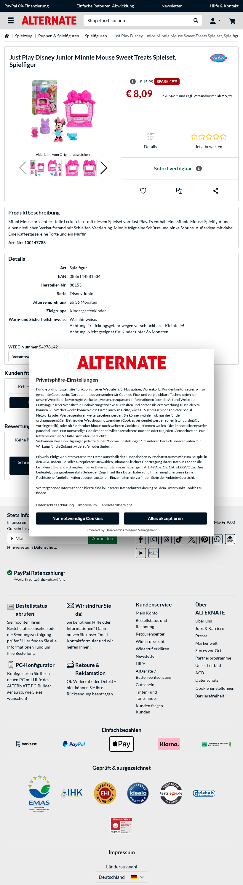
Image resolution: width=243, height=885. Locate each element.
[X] (192, 537)
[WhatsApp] (217, 537)
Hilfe (214, 5)
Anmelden (102, 538)
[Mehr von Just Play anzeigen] (219, 62)
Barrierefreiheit (209, 695)
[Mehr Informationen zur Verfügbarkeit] (199, 168)
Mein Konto (147, 612)
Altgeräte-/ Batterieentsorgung (153, 674)
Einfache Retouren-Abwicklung (105, 5)
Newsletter (172, 5)
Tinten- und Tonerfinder (146, 695)
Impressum (121, 852)
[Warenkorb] (232, 20)
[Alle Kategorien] (10, 20)
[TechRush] (230, 537)
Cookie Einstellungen (215, 688)
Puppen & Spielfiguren (58, 35)
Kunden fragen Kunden (149, 708)
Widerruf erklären (152, 648)
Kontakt (231, 5)
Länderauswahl (121, 866)
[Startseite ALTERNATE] (49, 20)
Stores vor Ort (208, 650)
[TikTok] (179, 537)
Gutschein (145, 684)
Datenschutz (45, 547)
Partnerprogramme (213, 657)
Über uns (203, 620)
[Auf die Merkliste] (143, 191)
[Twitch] (153, 551)
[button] (23, 168)
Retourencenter (150, 633)
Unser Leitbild (208, 665)
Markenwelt (206, 643)
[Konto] (215, 20)
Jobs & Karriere (209, 628)
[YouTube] (141, 551)
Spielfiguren (96, 35)
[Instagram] (153, 537)
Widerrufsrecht (150, 641)
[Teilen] (216, 191)
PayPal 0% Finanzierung (26, 5)
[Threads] (166, 537)
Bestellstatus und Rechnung (151, 623)
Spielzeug (23, 35)
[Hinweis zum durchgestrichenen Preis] (133, 82)
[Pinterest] (204, 537)
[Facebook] (141, 537)
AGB (199, 672)
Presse (201, 635)
